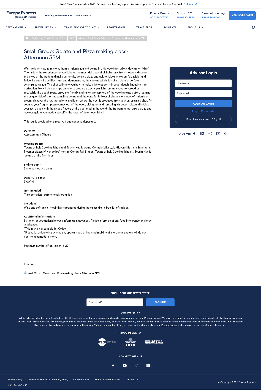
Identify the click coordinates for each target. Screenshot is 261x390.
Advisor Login (203, 103)
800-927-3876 (186, 17)
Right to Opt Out (17, 384)
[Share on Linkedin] (202, 133)
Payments (170, 27)
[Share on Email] (218, 133)
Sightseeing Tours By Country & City (49, 38)
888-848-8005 (211, 17)
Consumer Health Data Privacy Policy (48, 379)
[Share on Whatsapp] (210, 133)
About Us (194, 27)
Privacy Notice (152, 318)
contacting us (221, 321)
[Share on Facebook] (194, 133)
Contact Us (131, 379)
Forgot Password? (203, 111)
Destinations (14, 27)
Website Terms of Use (107, 379)
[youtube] (124, 365)
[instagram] (136, 365)
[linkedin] (148, 365)
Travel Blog (144, 27)
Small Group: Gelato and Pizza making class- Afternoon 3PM (116, 38)
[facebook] (113, 365)
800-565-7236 (159, 17)
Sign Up (218, 119)
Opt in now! (190, 4)
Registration (116, 27)
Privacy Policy (15, 379)
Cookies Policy (81, 379)
